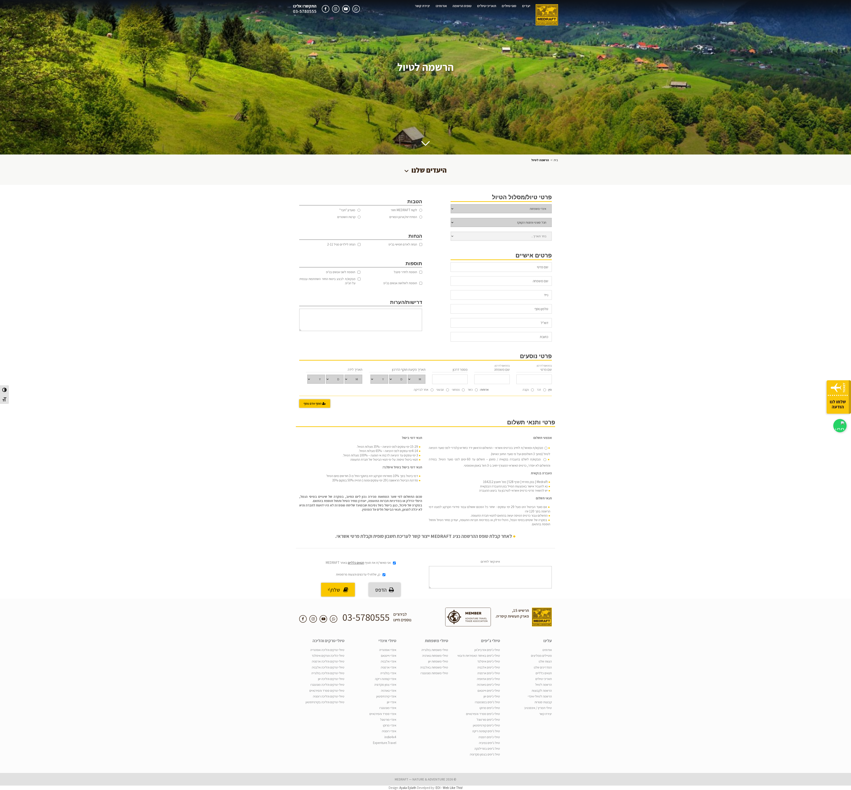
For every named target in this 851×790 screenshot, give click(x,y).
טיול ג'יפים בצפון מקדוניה (485, 754)
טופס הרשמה (462, 5)
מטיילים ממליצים (541, 655)
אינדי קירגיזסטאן (386, 696)
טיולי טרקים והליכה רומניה (328, 696)
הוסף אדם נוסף (313, 404)
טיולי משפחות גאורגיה (435, 655)
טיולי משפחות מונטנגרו (434, 673)
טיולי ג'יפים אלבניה (488, 667)
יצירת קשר (422, 5)
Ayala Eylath (407, 788)
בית (556, 160)
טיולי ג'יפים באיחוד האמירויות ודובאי (478, 655)
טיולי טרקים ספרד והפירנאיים (326, 690)
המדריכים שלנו (543, 667)
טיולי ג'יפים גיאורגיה (488, 684)
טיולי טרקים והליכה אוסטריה (327, 650)
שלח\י (335, 589)
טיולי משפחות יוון (438, 661)
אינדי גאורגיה (388, 690)
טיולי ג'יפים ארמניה (488, 673)
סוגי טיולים (509, 5)
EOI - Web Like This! (449, 788)
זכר (539, 390)
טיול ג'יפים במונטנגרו (487, 702)
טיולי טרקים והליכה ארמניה (328, 661)
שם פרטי (544, 368)
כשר (470, 390)
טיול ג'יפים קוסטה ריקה (486, 731)
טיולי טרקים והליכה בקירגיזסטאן (325, 702)
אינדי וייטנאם (388, 655)
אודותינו (441, 5)
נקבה (526, 390)
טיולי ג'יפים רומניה (489, 737)
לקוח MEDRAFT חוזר (404, 210)
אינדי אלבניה (388, 661)
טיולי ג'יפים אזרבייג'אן (487, 650)
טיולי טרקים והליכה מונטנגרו (327, 684)
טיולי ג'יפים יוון (492, 696)
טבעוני (440, 390)
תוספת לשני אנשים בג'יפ (340, 272)
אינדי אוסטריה (387, 650)
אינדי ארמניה (388, 667)
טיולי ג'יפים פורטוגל (488, 719)
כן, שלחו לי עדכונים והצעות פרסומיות (358, 574)
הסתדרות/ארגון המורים (403, 217)
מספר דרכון (460, 369)
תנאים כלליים (356, 562)
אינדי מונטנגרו (387, 708)
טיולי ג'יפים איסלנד (488, 661)
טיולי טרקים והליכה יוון (331, 679)
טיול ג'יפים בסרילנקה (487, 748)
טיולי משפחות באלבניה (434, 667)
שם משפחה (502, 368)
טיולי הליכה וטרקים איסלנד (328, 655)
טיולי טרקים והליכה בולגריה (327, 673)
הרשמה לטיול (543, 684)
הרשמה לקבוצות (542, 690)
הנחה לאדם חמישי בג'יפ (402, 244)
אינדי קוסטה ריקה (385, 679)
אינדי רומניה (389, 731)
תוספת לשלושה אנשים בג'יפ (400, 283)
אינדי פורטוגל (388, 719)
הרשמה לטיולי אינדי (540, 696)
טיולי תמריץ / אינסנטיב (538, 708)
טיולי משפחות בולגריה (435, 650)
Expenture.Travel (384, 743)
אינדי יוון (391, 702)
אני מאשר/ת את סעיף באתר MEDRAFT (358, 562)
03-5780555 (304, 11)
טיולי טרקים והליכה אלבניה (328, 667)
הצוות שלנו (545, 661)
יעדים (526, 5)
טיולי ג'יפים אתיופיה (488, 679)
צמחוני (456, 390)
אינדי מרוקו (389, 725)
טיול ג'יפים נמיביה (489, 743)
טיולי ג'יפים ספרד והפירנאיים (483, 714)
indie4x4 (390, 737)
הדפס (382, 589)
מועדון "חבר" (347, 210)
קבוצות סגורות (543, 702)
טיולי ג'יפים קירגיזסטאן (486, 725)
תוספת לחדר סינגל (405, 272)
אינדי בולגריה (388, 673)
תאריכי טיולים (486, 5)
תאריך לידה (355, 369)
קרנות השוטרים (346, 217)
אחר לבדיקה (421, 390)
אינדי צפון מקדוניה (385, 684)
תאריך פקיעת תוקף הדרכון (409, 369)
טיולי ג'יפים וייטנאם (489, 690)
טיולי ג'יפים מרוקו (490, 708)
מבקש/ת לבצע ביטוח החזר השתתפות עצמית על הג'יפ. (327, 281)
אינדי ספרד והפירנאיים (382, 714)
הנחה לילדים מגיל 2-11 (341, 244)
